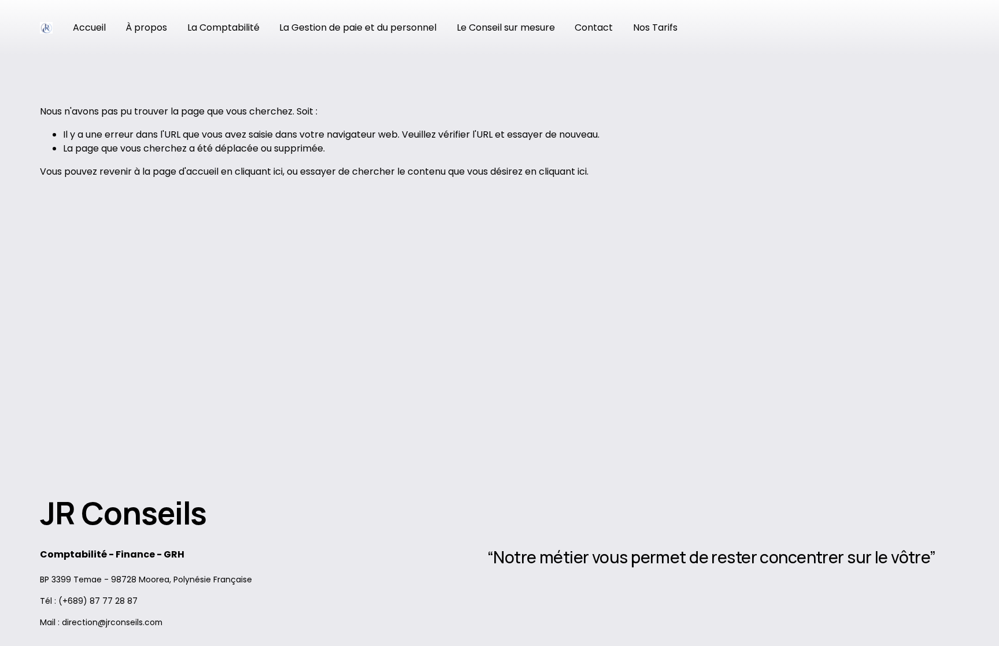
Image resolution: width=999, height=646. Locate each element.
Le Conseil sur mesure (506, 27)
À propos (146, 27)
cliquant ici (259, 171)
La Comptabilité (223, 27)
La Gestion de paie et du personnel (357, 27)
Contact (594, 27)
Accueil (89, 27)
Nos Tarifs (655, 27)
